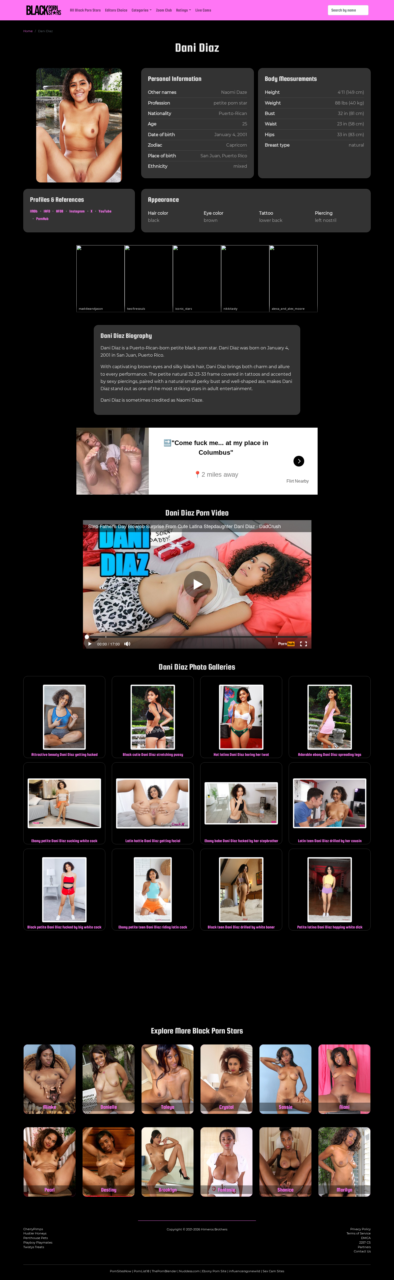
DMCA (366, 1238)
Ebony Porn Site (214, 1271)
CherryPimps (33, 1229)
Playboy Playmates (37, 1242)
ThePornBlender (164, 1271)
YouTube (105, 211)
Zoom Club (164, 10)
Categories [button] (140, 10)
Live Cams (203, 10)
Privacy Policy (360, 1229)
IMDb (34, 211)
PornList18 (141, 1271)
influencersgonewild (244, 1271)
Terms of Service (359, 1233)
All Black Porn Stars (85, 10)
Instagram (77, 211)
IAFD (47, 211)
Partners (364, 1247)
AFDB (59, 211)
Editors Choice (116, 10)
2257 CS (365, 1242)
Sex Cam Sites (273, 1271)
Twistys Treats (33, 1247)
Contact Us (362, 1251)
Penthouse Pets (35, 1238)
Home (28, 31)
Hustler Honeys (34, 1233)
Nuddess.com (189, 1271)
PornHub (42, 219)
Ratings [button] (182, 10)
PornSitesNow (120, 1271)
